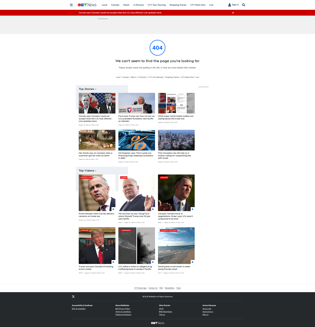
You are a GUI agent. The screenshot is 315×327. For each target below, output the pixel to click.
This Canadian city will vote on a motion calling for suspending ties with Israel (174, 155)
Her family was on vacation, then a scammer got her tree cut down (95, 154)
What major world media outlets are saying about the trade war (175, 117)
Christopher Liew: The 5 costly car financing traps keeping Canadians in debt (135, 155)
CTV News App (140, 288)
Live (211, 5)
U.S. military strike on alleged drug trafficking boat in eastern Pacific (135, 267)
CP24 (161, 309)
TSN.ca (162, 315)
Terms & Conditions (123, 312)
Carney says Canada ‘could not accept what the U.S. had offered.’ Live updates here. (95, 118)
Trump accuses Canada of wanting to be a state (96, 267)
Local (104, 5)
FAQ (161, 288)
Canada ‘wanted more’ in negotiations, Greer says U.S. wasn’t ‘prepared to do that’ (175, 216)
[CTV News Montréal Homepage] (87, 4)
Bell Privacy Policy (122, 309)
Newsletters (169, 288)
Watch (126, 5)
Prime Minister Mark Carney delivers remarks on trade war (96, 215)
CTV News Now (197, 5)
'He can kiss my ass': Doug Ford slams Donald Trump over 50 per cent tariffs (134, 216)
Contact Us (153, 288)
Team (178, 288)
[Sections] (71, 4)
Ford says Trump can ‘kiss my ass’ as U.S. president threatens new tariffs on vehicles (136, 118)
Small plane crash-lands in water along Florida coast (174, 267)
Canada (115, 5)
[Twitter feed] (73, 296)
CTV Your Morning (157, 5)
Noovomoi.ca (208, 312)
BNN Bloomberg (165, 312)
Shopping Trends (178, 5)
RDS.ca (205, 315)
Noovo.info (207, 309)
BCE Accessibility (79, 309)
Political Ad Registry (123, 315)
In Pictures (138, 5)
